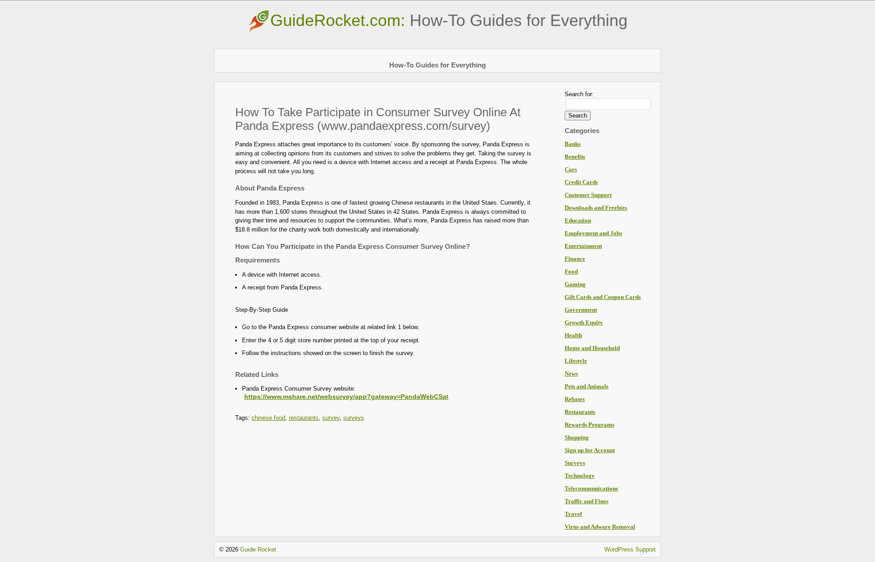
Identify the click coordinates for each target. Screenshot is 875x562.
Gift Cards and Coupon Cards (603, 297)
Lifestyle (576, 360)
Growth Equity (584, 322)
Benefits (575, 156)
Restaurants (580, 411)
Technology (580, 475)
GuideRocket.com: (449, 20)
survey (331, 417)
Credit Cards (581, 182)
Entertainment (583, 245)
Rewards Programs (589, 424)
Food (571, 271)
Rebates (575, 399)
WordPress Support (630, 549)
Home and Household (592, 348)
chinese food (268, 417)
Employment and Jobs (593, 233)
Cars (571, 169)
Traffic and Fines (586, 501)
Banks (573, 143)
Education (578, 220)
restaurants (304, 417)
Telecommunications (591, 488)
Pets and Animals (586, 386)
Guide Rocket (258, 549)
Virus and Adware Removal (600, 526)
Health (573, 335)
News (571, 373)
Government (581, 309)
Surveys (575, 462)
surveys (353, 417)
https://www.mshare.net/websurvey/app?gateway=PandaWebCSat (346, 396)
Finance (575, 258)
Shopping (577, 437)
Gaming (575, 284)
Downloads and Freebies (596, 207)
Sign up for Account (590, 450)
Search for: (579, 94)
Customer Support (588, 194)
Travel (573, 513)
